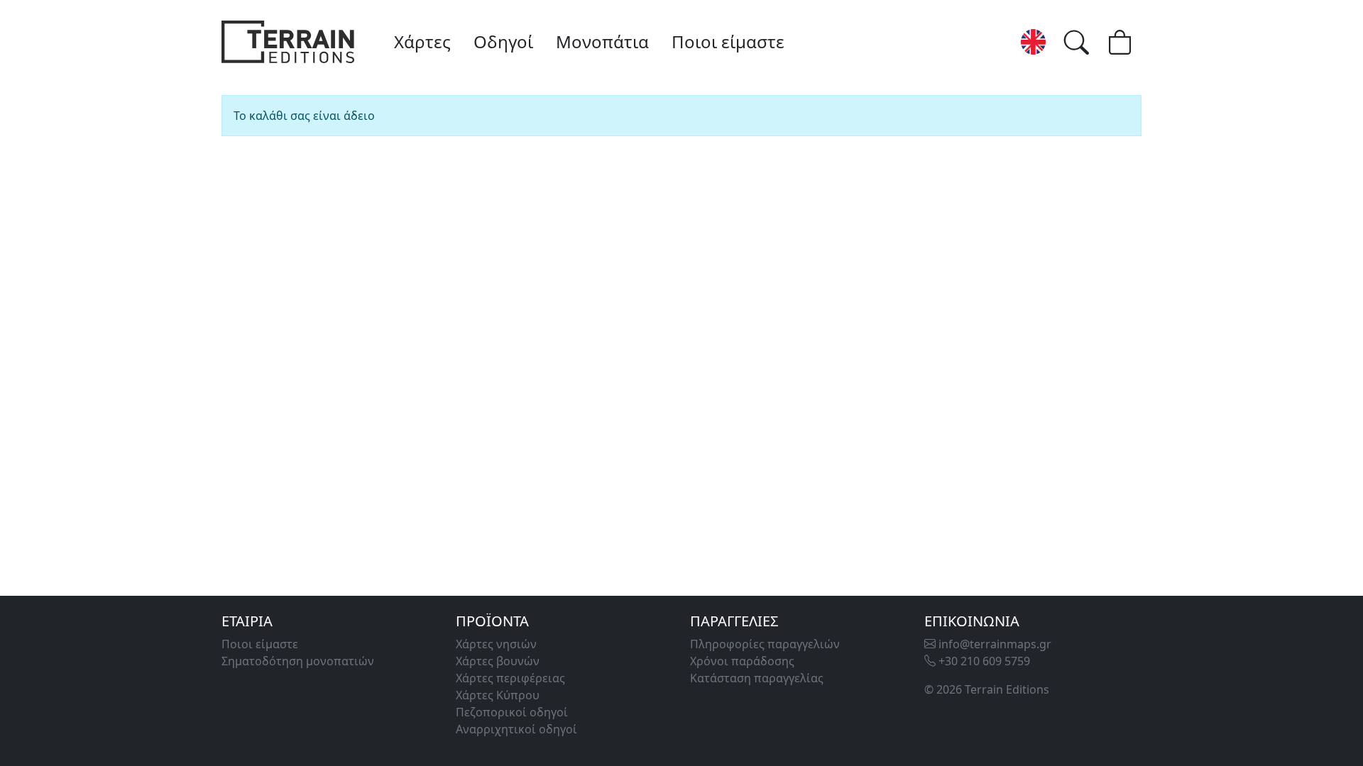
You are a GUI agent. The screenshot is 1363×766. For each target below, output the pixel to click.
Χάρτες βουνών (498, 661)
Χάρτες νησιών (496, 644)
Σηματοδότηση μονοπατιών (297, 661)
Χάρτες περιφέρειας (510, 678)
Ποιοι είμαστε (728, 41)
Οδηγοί (503, 41)
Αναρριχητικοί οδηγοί (516, 729)
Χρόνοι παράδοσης (742, 661)
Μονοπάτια (602, 41)
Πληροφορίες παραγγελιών (765, 644)
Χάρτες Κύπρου (498, 695)
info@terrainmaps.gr (993, 644)
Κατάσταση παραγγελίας (756, 678)
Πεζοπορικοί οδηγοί (512, 712)
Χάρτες (422, 41)
